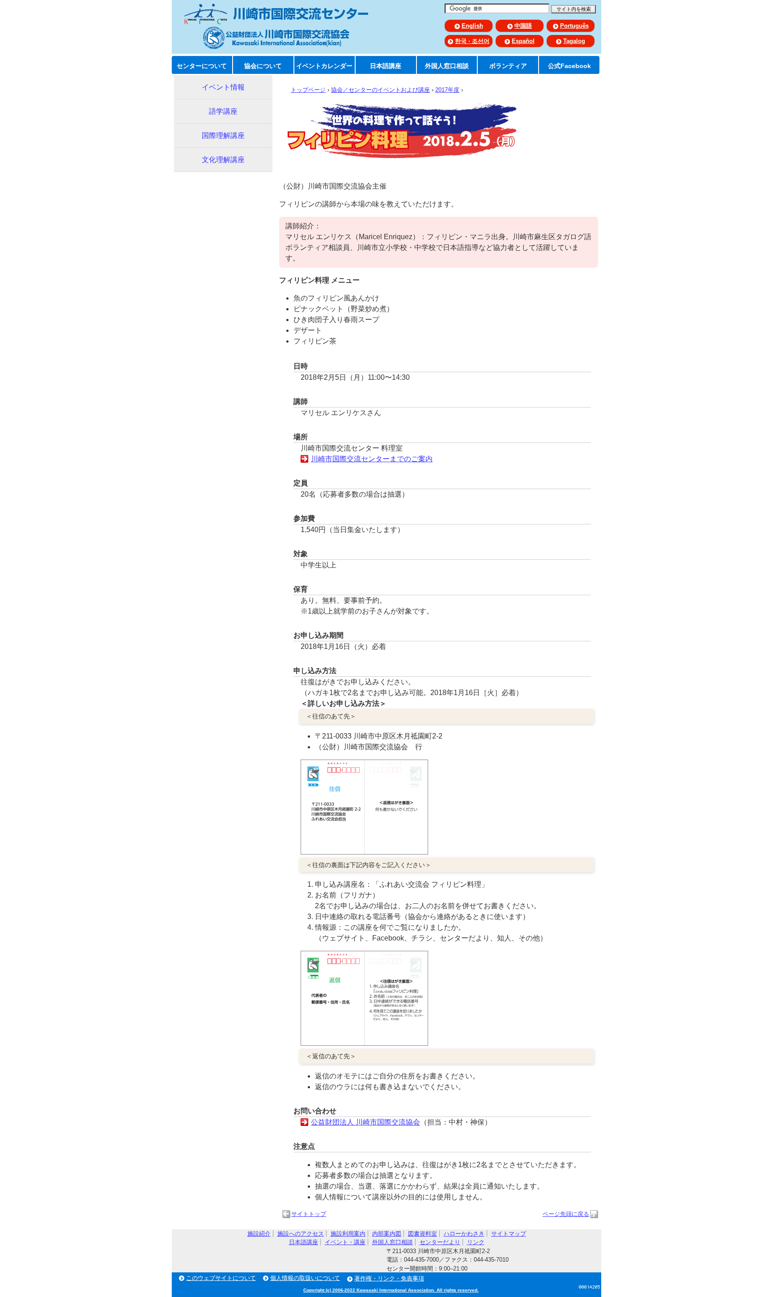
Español (523, 41)
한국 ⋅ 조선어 (472, 41)
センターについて (202, 65)
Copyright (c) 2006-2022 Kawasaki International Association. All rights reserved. (391, 1290)
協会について (263, 65)
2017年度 (447, 89)
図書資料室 (422, 1233)
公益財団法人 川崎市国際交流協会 (365, 1122)
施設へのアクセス (300, 1233)
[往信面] (364, 852)
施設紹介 (259, 1233)
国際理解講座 (223, 135)
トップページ (308, 89)
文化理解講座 (223, 159)
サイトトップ (308, 1214)
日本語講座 (385, 65)
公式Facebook (569, 65)
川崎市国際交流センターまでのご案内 (372, 459)
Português (574, 25)
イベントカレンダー (324, 65)
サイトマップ (508, 1233)
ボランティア (508, 65)
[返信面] (364, 1043)
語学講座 (223, 111)
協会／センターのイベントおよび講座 (380, 89)
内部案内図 (386, 1233)
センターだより (440, 1242)
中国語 (523, 25)
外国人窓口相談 (447, 65)
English (472, 25)
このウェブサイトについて (221, 1278)
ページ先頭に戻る (566, 1214)
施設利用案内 (348, 1233)
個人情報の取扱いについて (305, 1278)
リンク (475, 1242)
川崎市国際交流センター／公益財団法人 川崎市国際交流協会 (276, 26)
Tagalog (574, 41)
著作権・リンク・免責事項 (389, 1278)
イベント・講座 (345, 1242)
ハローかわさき (464, 1233)
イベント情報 (223, 87)
